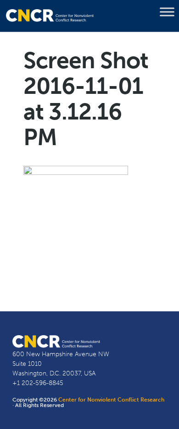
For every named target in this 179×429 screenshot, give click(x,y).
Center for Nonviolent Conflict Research (111, 399)
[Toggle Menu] (167, 12)
